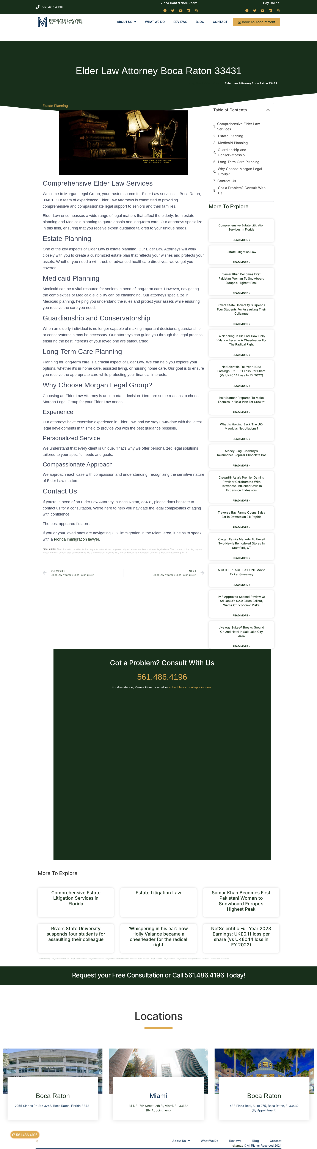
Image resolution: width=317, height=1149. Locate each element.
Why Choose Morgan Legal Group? (240, 171)
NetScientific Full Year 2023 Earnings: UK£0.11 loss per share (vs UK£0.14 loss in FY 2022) (241, 371)
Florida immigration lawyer (76, 539)
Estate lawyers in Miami (219, 959)
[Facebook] (165, 10)
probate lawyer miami (90, 959)
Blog (200, 22)
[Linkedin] (188, 10)
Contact (220, 22)
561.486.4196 (162, 676)
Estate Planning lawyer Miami (50, 959)
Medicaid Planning (233, 143)
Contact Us (226, 181)
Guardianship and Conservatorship (232, 152)
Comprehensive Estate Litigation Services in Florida (75, 898)
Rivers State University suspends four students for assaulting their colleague (241, 309)
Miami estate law (202, 959)
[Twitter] (173, 10)
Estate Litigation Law (241, 252)
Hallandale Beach (66, 23)
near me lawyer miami (71, 959)
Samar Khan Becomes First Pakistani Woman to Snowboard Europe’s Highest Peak (241, 278)
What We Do (155, 22)
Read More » (241, 240)
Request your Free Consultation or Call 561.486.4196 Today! (158, 975)
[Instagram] (196, 10)
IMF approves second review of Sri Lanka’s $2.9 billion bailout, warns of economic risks (241, 601)
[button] (268, 110)
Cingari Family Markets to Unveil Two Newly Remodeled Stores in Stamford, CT (241, 543)
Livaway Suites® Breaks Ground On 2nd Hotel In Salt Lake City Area (241, 631)
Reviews (180, 22)
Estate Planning (55, 105)
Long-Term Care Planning (238, 162)
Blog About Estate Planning (206, 83)
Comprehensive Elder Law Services (238, 126)
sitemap (237, 1145)
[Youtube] (180, 10)
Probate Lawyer (65, 21)
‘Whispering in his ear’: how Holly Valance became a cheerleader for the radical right (241, 340)
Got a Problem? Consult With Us (241, 190)
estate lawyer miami (107, 959)
